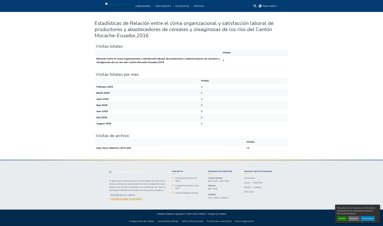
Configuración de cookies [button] (141, 221)
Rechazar (354, 218)
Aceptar (342, 218)
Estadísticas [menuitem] (182, 6)
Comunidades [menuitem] (143, 6)
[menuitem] (163, 6)
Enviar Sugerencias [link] (244, 221)
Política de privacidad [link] (192, 221)
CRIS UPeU (249, 191)
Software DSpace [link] (165, 213)
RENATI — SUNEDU (252, 187)
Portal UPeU (249, 178)
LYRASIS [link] (202, 213)
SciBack (222, 213)
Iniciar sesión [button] (269, 6)
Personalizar (367, 218)
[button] (119, 6)
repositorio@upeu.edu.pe (186, 192)
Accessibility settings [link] (168, 221)
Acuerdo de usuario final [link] (219, 221)
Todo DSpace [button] (162, 6)
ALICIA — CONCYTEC (253, 182)
